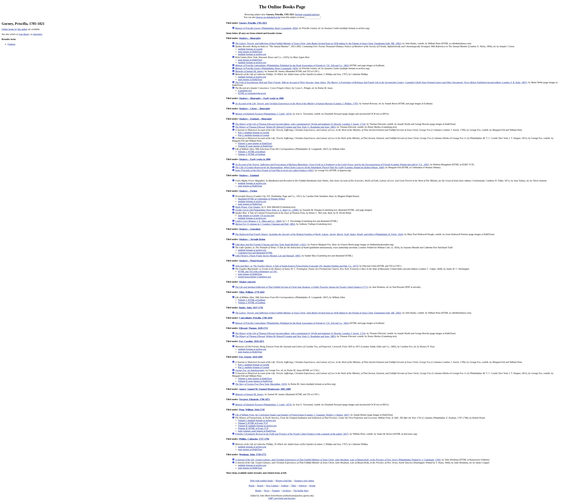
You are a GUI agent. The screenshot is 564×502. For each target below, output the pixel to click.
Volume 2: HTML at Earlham (251, 154)
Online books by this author (14, 29)
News (266, 490)
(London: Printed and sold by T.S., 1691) (332, 164)
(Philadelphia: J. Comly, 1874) (263, 114)
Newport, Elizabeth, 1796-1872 (254, 399)
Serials (312, 485)
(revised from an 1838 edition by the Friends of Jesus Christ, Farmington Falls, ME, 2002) (318, 43)
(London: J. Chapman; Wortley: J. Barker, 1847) (292, 415)
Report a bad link (284, 480)
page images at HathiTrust (250, 51)
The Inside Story (301, 490)
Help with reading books (261, 480)
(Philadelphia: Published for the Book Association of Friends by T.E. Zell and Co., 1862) (292, 65)
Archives (286, 490)
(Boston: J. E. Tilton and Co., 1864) (258, 221)
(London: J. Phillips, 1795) (296, 103)
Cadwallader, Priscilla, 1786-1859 (255, 318)
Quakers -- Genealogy (250, 229)
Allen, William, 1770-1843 (252, 292)
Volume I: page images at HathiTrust (255, 143)
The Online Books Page (282, 6)
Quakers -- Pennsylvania (251, 260)
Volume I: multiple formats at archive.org (257, 420)
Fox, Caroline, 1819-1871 (251, 341)
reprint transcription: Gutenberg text (254, 277)
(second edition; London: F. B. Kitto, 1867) (381, 82)
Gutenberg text (245, 90)
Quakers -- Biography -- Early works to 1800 (261, 98)
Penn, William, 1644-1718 (252, 409)
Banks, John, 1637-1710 (251, 307)
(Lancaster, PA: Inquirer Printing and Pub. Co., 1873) (296, 266)
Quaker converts (247, 282)
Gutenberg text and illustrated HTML (255, 253)
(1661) (274, 170)
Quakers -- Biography (250, 38)
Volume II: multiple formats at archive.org (257, 425)
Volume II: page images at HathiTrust (255, 146)
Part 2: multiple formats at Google (253, 135)
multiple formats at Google (250, 49)
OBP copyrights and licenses (281, 498)
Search (260, 485)
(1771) (301, 287)
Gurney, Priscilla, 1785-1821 (253, 23)
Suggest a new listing (304, 480)
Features (276, 490)
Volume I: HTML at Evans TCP (253, 423)
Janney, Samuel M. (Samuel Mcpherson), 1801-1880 (265, 389)
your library (24, 34)
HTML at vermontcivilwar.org (252, 93)
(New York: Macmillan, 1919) (261, 384)
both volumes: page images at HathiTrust (257, 431)
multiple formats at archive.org (252, 54)
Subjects (303, 485)
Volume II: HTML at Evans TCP (253, 428)
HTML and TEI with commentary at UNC (257, 271)
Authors (284, 485)
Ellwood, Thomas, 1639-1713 (253, 328)
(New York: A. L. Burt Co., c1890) (266, 210)
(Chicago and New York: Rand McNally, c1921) (270, 244)
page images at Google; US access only (256, 215)
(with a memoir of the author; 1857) (292, 434)
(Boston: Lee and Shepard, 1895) (268, 255)
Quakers (11, 44)
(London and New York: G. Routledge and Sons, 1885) (285, 127)
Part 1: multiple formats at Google (253, 132)
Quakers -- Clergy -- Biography (254, 108)
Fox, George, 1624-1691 (251, 357)
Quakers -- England (249, 175)
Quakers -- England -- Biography (255, 119)
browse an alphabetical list (268, 17)
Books (258, 490)
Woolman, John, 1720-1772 (252, 454)
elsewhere (37, 34)
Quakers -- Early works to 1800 (254, 159)
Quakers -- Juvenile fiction (252, 239)
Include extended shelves (307, 14)
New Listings (272, 485)
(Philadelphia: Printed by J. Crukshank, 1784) (338, 459)
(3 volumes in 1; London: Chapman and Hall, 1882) (265, 224)
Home (251, 485)
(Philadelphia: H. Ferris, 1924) (319, 234)
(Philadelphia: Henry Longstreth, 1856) (266, 28)
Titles (293, 485)
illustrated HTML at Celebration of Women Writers (261, 199)
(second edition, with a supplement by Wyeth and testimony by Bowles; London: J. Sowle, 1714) (300, 124)
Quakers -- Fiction (248, 191)
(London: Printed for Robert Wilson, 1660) (309, 167)
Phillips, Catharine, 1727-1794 (254, 439)
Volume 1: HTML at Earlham (251, 151)
